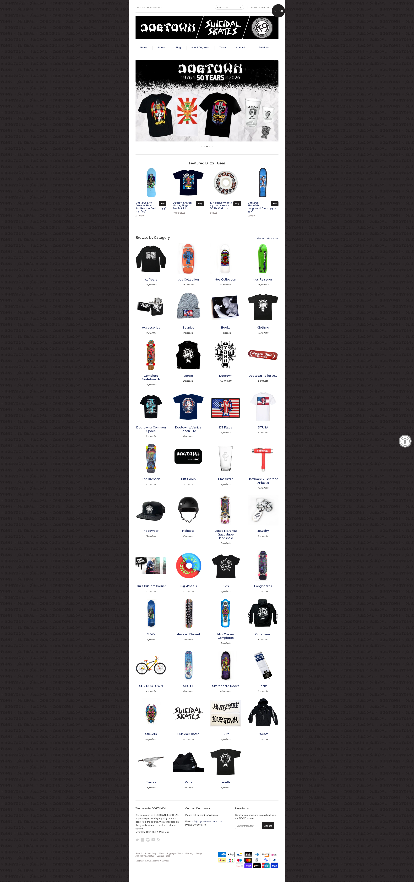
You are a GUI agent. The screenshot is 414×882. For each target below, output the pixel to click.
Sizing (199, 853)
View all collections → (267, 238)
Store (160, 47)
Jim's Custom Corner (151, 586)
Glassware (225, 479)
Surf (226, 734)
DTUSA (263, 427)
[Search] (241, 7)
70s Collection (188, 279)
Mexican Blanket (188, 634)
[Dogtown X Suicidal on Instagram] (148, 840)
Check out (264, 7)
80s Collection (225, 279)
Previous (142, 100)
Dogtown (225, 375)
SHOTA (188, 686)
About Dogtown (200, 47)
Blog (178, 47)
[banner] (207, 27)
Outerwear (263, 634)
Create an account (153, 7)
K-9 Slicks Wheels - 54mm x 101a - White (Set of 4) (221, 205)
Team (222, 47)
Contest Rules (163, 856)
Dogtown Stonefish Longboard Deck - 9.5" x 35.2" (262, 207)
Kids (226, 586)
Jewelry (263, 530)
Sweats (263, 734)
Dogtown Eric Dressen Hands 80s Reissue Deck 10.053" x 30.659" (151, 207)
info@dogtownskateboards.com (207, 821)
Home (143, 47)
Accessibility (150, 853)
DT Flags (225, 427)
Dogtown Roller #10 (263, 375)
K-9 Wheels (188, 586)
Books (225, 327)
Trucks (151, 782)
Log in (138, 7)
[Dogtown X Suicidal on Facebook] (142, 840)
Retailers (264, 47)
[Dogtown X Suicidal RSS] (159, 840)
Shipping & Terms (174, 853)
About (161, 853)
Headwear (150, 530)
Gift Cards (188, 479)
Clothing (263, 327)
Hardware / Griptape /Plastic (263, 480)
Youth (226, 782)
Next (271, 100)
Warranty (189, 853)
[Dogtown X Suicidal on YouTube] (153, 840)
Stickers (151, 734)
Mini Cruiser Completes (225, 636)
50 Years (151, 279)
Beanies (188, 327)
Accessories (151, 327)
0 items (254, 7)
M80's (151, 634)
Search (139, 853)
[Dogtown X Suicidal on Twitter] (137, 840)
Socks (263, 686)
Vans (188, 782)
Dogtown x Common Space (151, 429)
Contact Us (242, 47)
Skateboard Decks (225, 686)
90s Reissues (263, 279)
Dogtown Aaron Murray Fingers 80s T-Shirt (182, 205)
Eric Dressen (151, 479)
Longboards (263, 586)
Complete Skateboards (151, 377)
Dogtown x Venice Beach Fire (188, 429)
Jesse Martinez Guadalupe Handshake (226, 534)
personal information (145, 856)
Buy (162, 203)
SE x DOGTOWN (151, 686)
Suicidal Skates (188, 734)
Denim (188, 375)
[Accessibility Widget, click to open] (405, 441)
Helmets (188, 530)
